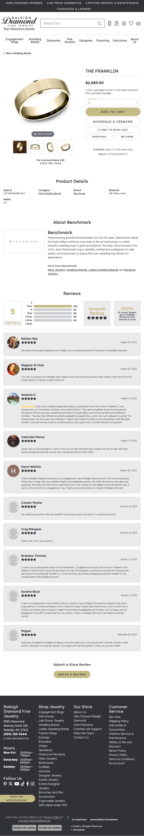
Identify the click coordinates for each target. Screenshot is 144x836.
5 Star (29, 304)
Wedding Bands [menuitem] (49, 724)
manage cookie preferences (34, 820)
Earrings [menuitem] (44, 737)
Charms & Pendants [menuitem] (52, 754)
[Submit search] (100, 23)
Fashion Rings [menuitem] (48, 733)
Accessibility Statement (104, 819)
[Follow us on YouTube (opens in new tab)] (16, 784)
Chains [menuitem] (43, 746)
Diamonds (53, 40)
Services (114, 717)
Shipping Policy (119, 721)
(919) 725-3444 (50, 163)
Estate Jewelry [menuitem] (48, 779)
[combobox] (68, 23)
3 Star (28, 316)
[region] (43, 99)
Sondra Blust (30, 591)
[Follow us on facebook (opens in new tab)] (27, 784)
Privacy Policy (118, 755)
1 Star (28, 323)
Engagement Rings (14, 40)
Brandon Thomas (33, 555)
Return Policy (117, 750)
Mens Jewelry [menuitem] (48, 758)
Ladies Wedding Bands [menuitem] (54, 729)
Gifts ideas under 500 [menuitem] (53, 805)
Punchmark (79, 830)
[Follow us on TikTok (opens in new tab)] (23, 784)
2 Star (28, 320)
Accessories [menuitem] (47, 796)
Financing (102, 40)
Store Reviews (83, 724)
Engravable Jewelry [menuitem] (52, 801)
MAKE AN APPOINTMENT (16, 798)
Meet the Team (84, 733)
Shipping (99, 136)
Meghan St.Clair (32, 365)
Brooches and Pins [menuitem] (51, 792)
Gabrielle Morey (33, 437)
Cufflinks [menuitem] (44, 767)
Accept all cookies (50, 827)
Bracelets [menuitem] (45, 741)
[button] (124, 23)
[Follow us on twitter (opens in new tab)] (10, 784)
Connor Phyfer (31, 502)
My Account (117, 763)
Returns (127, 136)
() (75, 306)
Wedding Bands (35, 40)
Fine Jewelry (69, 40)
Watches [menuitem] (44, 771)
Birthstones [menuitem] (46, 763)
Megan (26, 631)
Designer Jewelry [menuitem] (50, 775)
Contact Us (81, 737)
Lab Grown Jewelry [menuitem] (51, 720)
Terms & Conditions (122, 759)
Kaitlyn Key (29, 338)
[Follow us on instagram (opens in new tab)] (32, 784)
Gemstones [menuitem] (46, 716)
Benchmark (80, 193)
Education (120, 40)
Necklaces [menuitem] (46, 750)
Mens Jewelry (56, 270)
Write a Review (72, 674)
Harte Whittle (31, 467)
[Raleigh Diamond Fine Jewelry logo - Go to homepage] (19, 23)
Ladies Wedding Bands (103, 270)
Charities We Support (88, 729)
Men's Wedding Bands (18, 53)
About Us (134, 40)
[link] (24, 3)
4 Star (29, 311)
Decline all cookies (24, 827)
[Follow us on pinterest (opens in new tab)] (5, 784)
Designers (86, 40)
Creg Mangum (31, 529)
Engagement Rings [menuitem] (51, 712)
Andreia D (28, 395)
